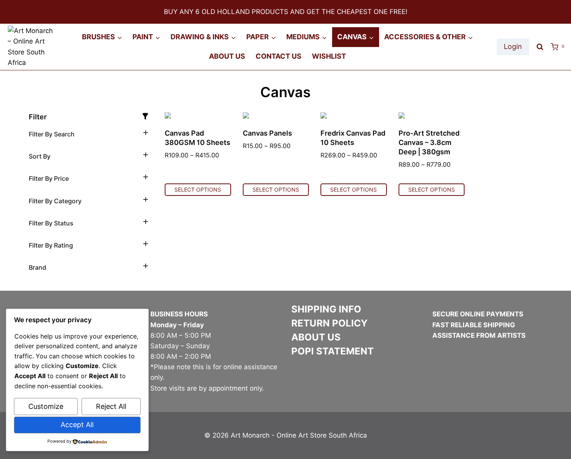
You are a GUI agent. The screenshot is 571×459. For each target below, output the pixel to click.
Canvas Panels (267, 133)
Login (513, 46)
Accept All (77, 425)
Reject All (111, 406)
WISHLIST (329, 56)
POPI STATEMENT (332, 351)
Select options (197, 189)
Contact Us (278, 56)
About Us (227, 56)
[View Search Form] (540, 47)
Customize (45, 406)
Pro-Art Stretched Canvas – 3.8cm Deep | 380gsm (429, 142)
